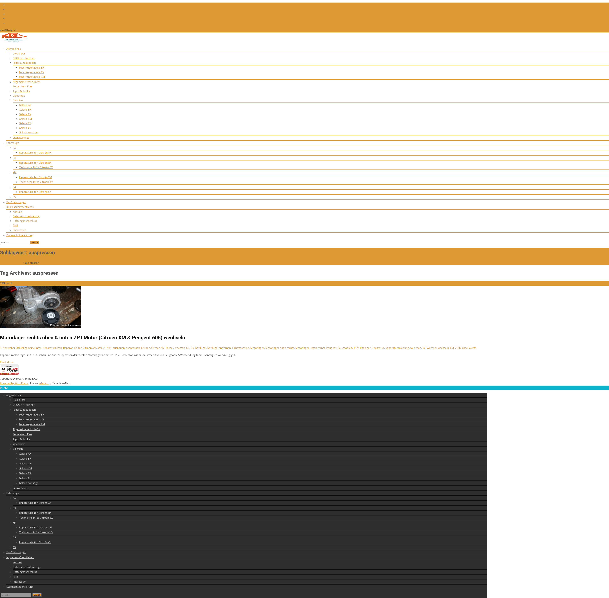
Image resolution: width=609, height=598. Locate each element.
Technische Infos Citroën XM (36, 182)
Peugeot (331, 348)
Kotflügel (200, 348)
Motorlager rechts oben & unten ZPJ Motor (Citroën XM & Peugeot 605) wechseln (92, 338)
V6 (424, 348)
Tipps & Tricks (21, 91)
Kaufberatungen (16, 202)
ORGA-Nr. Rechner (24, 58)
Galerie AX (25, 105)
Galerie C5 (25, 128)
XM (14, 172)
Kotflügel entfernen (219, 348)
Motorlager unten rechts (310, 348)
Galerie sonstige (28, 132)
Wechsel (432, 348)
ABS (109, 348)
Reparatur (378, 348)
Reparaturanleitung (397, 348)
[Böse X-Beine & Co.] (13, 41)
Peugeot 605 (345, 348)
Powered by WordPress (14, 383)
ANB (15, 225)
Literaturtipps (21, 137)
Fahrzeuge (12, 143)
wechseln (443, 348)
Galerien (18, 100)
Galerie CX (25, 114)
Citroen (145, 348)
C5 (14, 197)
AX (14, 147)
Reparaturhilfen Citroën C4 (35, 192)
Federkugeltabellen (24, 62)
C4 (14, 187)
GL (187, 348)
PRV (356, 348)
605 (103, 348)
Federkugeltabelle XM (32, 76)
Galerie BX (25, 109)
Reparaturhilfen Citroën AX (35, 152)
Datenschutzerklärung (26, 216)
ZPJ (457, 348)
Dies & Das (19, 53)
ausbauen (119, 348)
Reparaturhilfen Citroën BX (35, 162)
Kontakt (17, 212)
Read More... (7, 362)
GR (192, 348)
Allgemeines (13, 49)
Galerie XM (25, 119)
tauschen (415, 348)
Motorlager (257, 348)
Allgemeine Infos (32, 348)
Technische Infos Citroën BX (36, 167)
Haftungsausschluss (25, 221)
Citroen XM (158, 348)
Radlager (365, 348)
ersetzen (179, 348)
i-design (44, 383)
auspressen (133, 348)
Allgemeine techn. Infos (26, 82)
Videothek (19, 95)
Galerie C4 (25, 123)
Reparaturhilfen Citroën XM (35, 177)
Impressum (19, 230)
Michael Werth (467, 348)
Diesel (169, 348)
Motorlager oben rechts (279, 348)
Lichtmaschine (240, 348)
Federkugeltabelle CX (31, 72)
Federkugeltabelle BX (31, 67)
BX (14, 158)
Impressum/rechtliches (20, 207)
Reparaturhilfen (22, 86)
